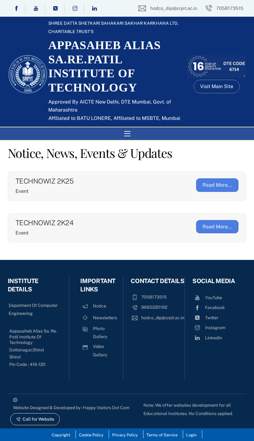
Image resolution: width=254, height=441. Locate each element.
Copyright (61, 435)
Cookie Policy (91, 435)
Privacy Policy (125, 435)
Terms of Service (162, 435)
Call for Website (38, 419)
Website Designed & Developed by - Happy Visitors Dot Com (71, 407)
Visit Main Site (216, 86)
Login (191, 435)
